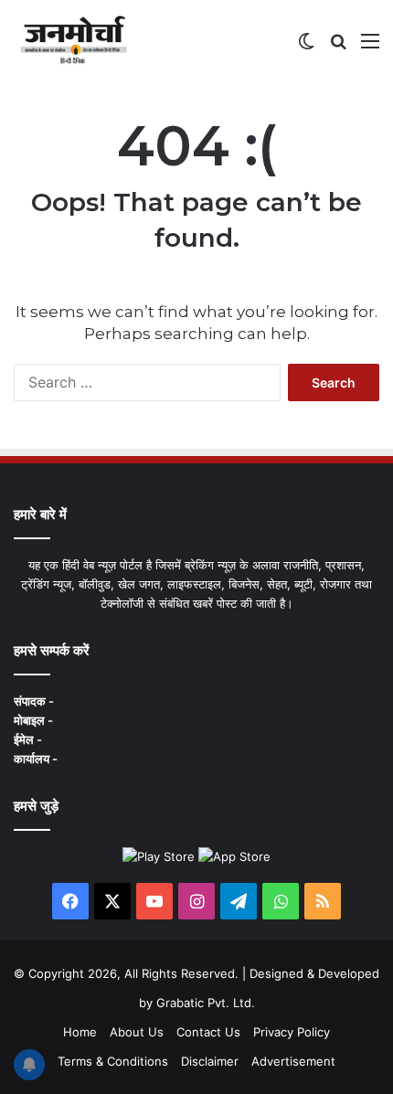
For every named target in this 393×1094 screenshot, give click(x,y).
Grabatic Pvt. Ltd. (205, 1002)
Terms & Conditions (113, 1061)
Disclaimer (210, 1061)
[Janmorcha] (73, 40)
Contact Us (208, 1032)
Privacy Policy (291, 1032)
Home (80, 1032)
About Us (137, 1032)
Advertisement (293, 1061)
